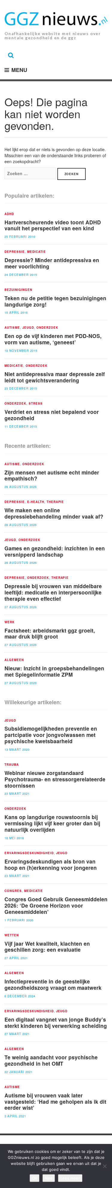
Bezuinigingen (18, 290)
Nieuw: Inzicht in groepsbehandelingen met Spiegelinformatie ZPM (54, 671)
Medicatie (36, 251)
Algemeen (14, 660)
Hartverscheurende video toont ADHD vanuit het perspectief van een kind (52, 225)
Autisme (12, 327)
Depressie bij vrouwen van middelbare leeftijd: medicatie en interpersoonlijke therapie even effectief (53, 592)
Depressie (14, 251)
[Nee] (105, 1166)
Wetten (11, 935)
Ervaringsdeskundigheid (29, 853)
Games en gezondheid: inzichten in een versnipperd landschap (54, 551)
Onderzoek (47, 327)
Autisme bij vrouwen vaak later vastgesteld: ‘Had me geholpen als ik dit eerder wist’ (55, 1101)
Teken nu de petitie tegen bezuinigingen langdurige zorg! (55, 301)
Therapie (55, 502)
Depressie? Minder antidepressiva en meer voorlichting (51, 263)
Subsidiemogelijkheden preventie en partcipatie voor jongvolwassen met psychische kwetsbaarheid (50, 735)
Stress (36, 403)
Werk (9, 622)
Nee (49, 1178)
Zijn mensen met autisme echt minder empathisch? (51, 475)
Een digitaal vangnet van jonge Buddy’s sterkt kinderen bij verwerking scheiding (55, 1022)
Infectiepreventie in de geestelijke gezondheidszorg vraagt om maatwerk (53, 984)
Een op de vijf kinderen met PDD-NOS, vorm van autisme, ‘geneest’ (53, 339)
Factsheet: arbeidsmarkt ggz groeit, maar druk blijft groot (49, 633)
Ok (34, 1178)
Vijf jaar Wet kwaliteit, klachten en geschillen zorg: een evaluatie (47, 946)
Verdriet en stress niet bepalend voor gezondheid (51, 415)
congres (13, 891)
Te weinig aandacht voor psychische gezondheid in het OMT (51, 1060)
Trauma (11, 764)
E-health (35, 502)
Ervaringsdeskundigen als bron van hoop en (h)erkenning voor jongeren (50, 864)
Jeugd (28, 327)
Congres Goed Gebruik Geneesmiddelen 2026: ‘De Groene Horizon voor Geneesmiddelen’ (56, 905)
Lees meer (70, 1178)
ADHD (9, 214)
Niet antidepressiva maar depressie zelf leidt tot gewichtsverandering (54, 377)
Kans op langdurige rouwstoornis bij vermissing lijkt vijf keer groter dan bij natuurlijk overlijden (52, 823)
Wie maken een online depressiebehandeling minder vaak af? (53, 513)
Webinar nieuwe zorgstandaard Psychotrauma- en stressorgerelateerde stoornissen (54, 779)
